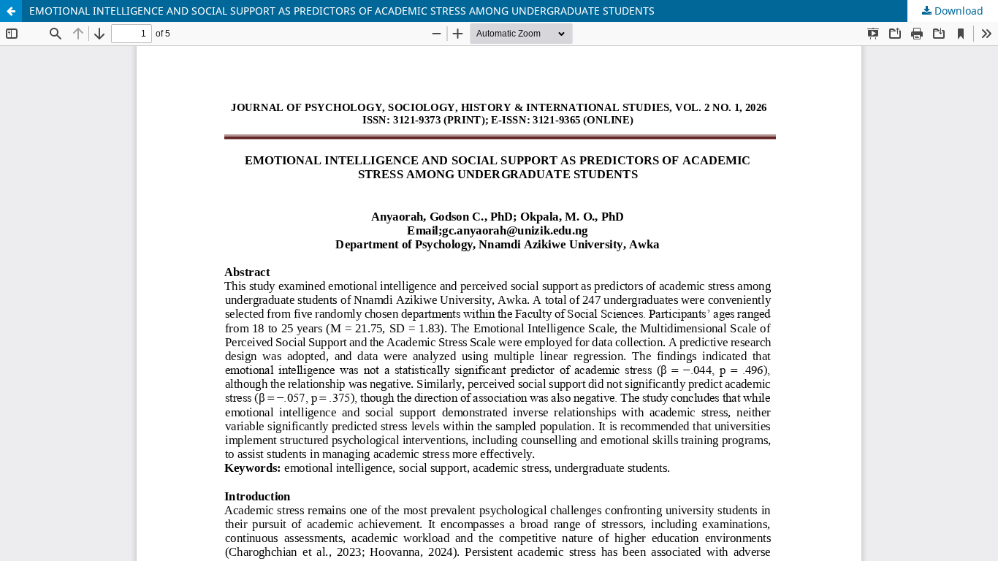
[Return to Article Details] (11, 11)
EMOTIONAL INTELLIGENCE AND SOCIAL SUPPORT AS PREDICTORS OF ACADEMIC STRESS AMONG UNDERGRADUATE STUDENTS (342, 11)
